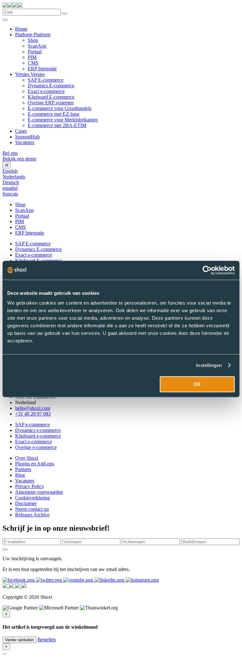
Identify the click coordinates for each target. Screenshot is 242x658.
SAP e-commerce (32, 424)
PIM (32, 57)
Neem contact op (32, 509)
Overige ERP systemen (51, 102)
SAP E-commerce (45, 80)
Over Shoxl (26, 458)
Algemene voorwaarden (39, 492)
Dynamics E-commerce (51, 85)
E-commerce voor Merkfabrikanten (63, 119)
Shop (33, 40)
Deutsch (11, 182)
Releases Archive (32, 514)
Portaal (35, 51)
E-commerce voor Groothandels (59, 108)
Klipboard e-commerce (38, 436)
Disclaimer (26, 503)
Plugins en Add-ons (34, 463)
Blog (20, 475)
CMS (33, 63)
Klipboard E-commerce (51, 97)
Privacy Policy (29, 486)
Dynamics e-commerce (38, 430)
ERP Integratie (42, 68)
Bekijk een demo (19, 158)
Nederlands (14, 176)
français (10, 193)
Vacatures (24, 142)
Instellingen (209, 365)
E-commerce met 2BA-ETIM (57, 125)
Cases (21, 131)
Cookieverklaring (32, 497)
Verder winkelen (19, 640)
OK (197, 384)
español (10, 188)
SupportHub (27, 136)
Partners (23, 469)
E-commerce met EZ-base (53, 114)
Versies (23, 74)
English (10, 171)
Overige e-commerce (36, 447)
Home (21, 29)
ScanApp (37, 46)
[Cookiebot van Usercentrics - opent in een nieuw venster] (207, 270)
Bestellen (46, 639)
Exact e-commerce (46, 91)
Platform (24, 34)
